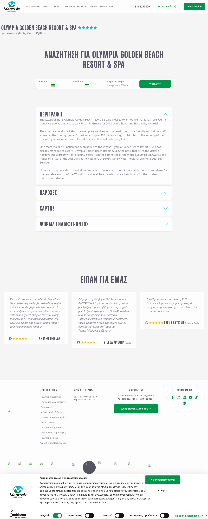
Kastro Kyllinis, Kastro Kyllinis (26, 33)
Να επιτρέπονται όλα (163, 479)
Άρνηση (162, 490)
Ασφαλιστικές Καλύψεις (52, 412)
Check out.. (78, 81)
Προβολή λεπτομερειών (189, 515)
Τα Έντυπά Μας (47, 422)
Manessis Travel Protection (53, 417)
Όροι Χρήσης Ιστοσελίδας (53, 443)
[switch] (89, 515)
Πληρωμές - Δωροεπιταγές (53, 402)
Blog (80, 6)
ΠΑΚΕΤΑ (46, 6)
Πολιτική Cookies (49, 437)
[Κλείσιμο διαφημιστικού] (8, 512)
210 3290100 (142, 6)
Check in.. (43, 81)
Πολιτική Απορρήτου (51, 427)
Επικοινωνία (46, 407)
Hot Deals (91, 6)
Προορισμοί (32, 6)
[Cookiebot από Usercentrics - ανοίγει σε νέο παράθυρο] (18, 515)
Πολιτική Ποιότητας (50, 396)
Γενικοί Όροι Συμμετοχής (52, 432)
